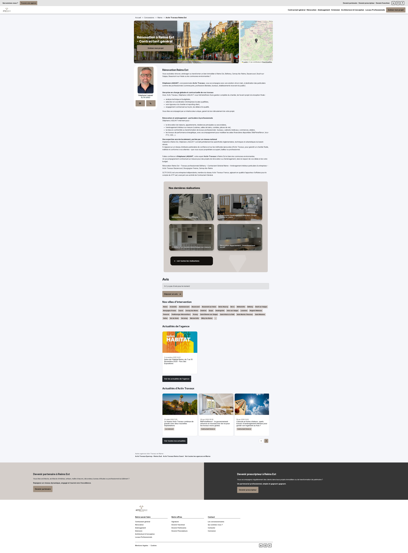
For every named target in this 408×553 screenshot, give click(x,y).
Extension (335, 10)
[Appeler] (151, 103)
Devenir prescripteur (367, 3)
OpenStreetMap (267, 62)
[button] (256, 41)
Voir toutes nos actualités (175, 441)
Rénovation (311, 10)
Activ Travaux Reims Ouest (173, 456)
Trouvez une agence (28, 3)
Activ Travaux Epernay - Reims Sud (148, 456)
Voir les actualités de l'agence (176, 379)
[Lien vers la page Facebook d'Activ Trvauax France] (270, 545)
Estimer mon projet (396, 10)
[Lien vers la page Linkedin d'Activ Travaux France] (393, 3)
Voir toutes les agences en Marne (197, 456)
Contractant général (296, 10)
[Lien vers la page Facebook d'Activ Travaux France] (402, 3)
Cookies (154, 545)
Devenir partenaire (350, 3)
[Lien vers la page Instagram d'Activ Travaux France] (398, 3)
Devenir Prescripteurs (179, 531)
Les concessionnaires (216, 522)
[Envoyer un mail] (140, 103)
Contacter (211, 528)
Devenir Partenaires (178, 528)
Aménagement (324, 10)
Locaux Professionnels (375, 10)
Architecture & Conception (352, 10)
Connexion (212, 531)
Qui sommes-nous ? (10, 3)
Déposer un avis (171, 294)
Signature (175, 522)
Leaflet (245, 62)
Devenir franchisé (383, 3)
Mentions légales (141, 545)
